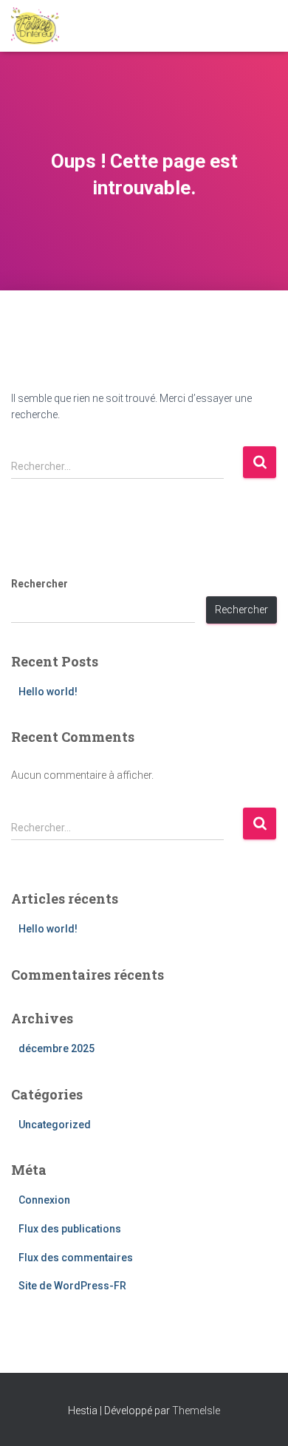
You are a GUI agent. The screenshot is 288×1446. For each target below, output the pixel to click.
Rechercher (39, 584)
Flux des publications (69, 1229)
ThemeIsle (196, 1410)
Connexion (44, 1200)
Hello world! (48, 692)
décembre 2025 (56, 1048)
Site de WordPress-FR (72, 1286)
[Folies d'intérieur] (40, 25)
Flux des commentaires (75, 1257)
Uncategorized (54, 1124)
